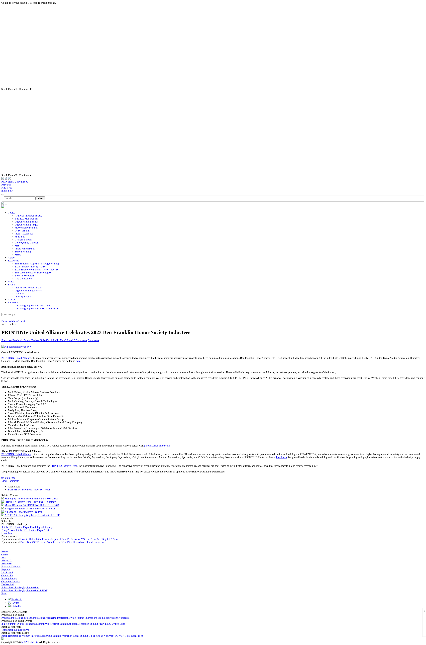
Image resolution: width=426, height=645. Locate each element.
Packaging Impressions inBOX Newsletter (37, 308)
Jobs (3, 557)
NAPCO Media (29, 642)
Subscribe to (20, 587)
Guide (11, 257)
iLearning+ (7, 190)
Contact (12, 299)
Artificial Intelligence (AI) (28, 215)
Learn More (7, 533)
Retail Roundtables (11, 635)
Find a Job (6, 187)
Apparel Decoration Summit (83, 623)
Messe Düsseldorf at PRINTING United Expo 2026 (32, 505)
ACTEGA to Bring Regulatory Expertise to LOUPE (32, 515)
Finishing (19, 236)
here (78, 361)
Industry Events (23, 296)
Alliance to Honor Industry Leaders (23, 511)
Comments (93, 340)
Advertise (6, 563)
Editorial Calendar (10, 566)
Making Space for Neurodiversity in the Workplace (31, 498)
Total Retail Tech (134, 635)
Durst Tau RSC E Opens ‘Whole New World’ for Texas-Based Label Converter (62, 542)
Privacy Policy (9, 578)
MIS (17, 245)
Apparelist (123, 617)
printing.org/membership (157, 445)
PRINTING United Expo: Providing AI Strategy (30, 501)
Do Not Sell (7, 584)
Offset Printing (22, 230)
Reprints (5, 569)
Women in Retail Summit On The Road (82, 635)
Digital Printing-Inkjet (26, 224)
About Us (6, 560)
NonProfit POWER (114, 635)
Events (11, 284)
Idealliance (281, 457)
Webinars (19, 293)
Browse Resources (24, 275)
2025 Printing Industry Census (31, 266)
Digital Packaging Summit (28, 290)
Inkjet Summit (8, 623)
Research (6, 184)
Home (4, 551)
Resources (13, 260)
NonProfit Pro (21, 629)
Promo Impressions (108, 617)
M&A (18, 254)
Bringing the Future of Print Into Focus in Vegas (30, 508)
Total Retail (7, 629)
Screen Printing (23, 251)
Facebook (16, 599)
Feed (3, 593)
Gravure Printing (23, 239)
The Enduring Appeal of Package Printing (37, 263)
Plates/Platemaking (24, 248)
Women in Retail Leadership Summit (41, 635)
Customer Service (10, 581)
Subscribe (13, 302)
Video (11, 281)
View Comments (10, 480)
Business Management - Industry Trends (29, 489)
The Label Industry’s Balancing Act (33, 272)
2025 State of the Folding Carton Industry (36, 269)
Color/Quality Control (26, 242)
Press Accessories (24, 233)
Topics (11, 212)
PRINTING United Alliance (16, 358)
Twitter (15, 602)
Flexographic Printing (26, 227)
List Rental (7, 572)
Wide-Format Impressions (83, 617)
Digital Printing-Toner (26, 221)
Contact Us (7, 575)
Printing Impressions (12, 617)
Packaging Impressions (57, 617)
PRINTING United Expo (14, 181)
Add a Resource (23, 278)
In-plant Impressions (34, 617)
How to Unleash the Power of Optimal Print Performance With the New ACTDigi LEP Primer (69, 539)
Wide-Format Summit (56, 623)
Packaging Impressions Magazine (32, 305)
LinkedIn (16, 606)
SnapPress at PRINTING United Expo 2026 (25, 530)
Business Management (26, 218)
